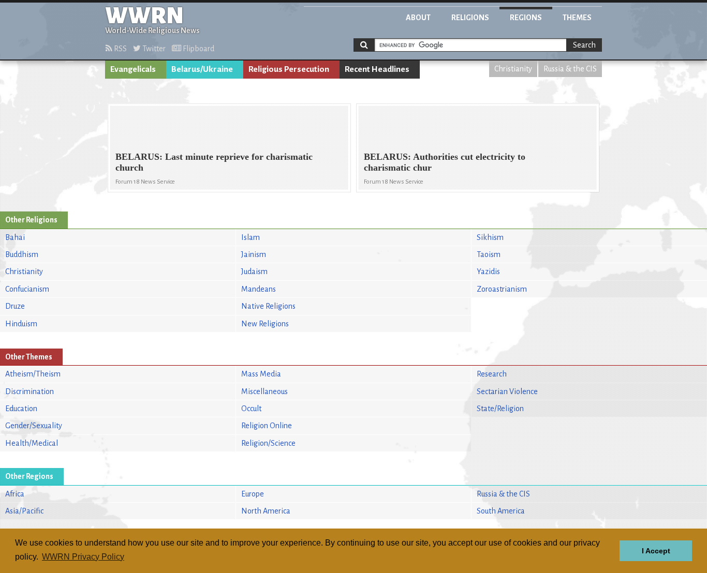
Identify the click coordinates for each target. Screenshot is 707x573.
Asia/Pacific (24, 511)
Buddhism (21, 254)
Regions (526, 17)
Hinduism (21, 324)
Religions (470, 17)
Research (492, 374)
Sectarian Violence (507, 391)
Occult (251, 408)
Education (21, 408)
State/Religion (500, 408)
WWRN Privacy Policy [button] (83, 556)
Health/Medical (31, 443)
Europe (252, 494)
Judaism (254, 271)
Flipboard (197, 48)
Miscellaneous (264, 391)
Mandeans (258, 289)
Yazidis (488, 271)
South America (501, 511)
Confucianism (27, 289)
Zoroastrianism (502, 289)
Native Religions (268, 306)
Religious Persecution (288, 69)
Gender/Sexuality (33, 425)
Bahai (15, 237)
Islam (250, 237)
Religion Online (266, 425)
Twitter (153, 48)
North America (265, 511)
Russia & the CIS (570, 69)
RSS (119, 48)
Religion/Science (268, 443)
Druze (15, 306)
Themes (577, 17)
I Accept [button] (656, 551)
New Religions (265, 324)
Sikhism (490, 237)
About (418, 17)
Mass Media (261, 374)
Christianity (513, 69)
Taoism (488, 254)
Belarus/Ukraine (202, 69)
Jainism (253, 254)
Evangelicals (133, 69)
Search (584, 45)
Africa (14, 494)
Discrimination (29, 391)
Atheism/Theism (33, 374)
